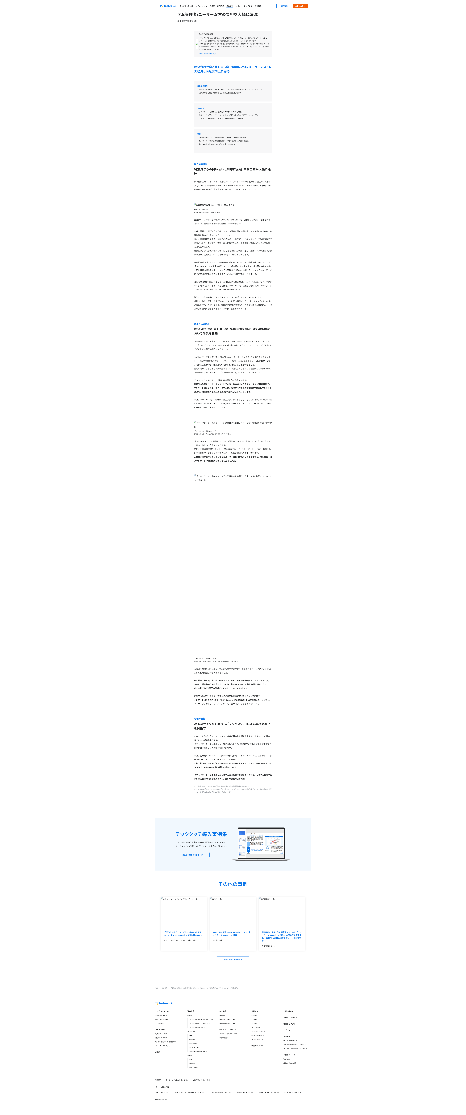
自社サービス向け (161, 1038)
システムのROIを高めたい (197, 1027)
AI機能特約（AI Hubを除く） (202, 1080)
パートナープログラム (162, 1046)
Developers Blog (256, 1035)
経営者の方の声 (257, 1045)
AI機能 (212, 6)
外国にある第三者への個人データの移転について (191, 1092)
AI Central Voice (288, 1063)
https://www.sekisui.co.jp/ (207, 53)
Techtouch (286, 1059)
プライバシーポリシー (162, 1092)
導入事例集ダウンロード (227, 1023)
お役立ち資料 (223, 1038)
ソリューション (201, 6)
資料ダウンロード (290, 1017)
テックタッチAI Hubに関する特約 (177, 1080)
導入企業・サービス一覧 (227, 1019)
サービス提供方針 (162, 1087)
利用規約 (158, 1080)
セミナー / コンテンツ (244, 6)
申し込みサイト (194, 1047)
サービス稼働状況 (289, 1041)
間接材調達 (193, 1043)
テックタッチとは (186, 6)
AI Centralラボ (256, 1039)
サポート (286, 1036)
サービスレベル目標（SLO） (293, 1092)
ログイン (286, 1030)
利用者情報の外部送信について (222, 1092)
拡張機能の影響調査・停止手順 (293, 1045)
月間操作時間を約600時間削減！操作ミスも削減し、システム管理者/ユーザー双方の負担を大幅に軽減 (204, 988)
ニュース (254, 1019)
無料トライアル (289, 1024)
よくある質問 (159, 1023)
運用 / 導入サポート (161, 1019)
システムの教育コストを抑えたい (200, 1023)
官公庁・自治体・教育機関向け (165, 1042)
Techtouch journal (257, 1031)
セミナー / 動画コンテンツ (228, 1034)
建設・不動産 (193, 1067)
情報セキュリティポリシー (245, 1092)
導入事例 (229, 6)
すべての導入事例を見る (233, 959)
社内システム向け (161, 1034)
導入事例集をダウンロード (192, 855)
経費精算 (192, 1039)
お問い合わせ (300, 6)
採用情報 (254, 1023)
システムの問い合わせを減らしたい (201, 1019)
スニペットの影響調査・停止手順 (294, 1049)
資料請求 (284, 6)
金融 (190, 1059)
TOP (156, 988)
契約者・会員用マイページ (198, 1051)
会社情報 (258, 6)
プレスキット (255, 1027)
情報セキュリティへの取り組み (269, 1092)
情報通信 (192, 1063)
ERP (190, 1035)
